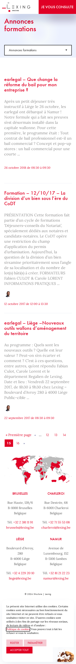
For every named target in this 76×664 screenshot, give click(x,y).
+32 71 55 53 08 (59, 522)
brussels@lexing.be (20, 527)
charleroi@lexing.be (56, 527)
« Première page (18, 435)
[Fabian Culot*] (7, 293)
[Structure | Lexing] (16, 7)
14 (64, 435)
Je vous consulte (57, 6)
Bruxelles (20, 493)
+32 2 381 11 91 (23, 522)
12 (47, 435)
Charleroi (56, 493)
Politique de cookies (18, 629)
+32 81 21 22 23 (59, 573)
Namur (56, 539)
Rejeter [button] (14, 643)
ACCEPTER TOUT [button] (19, 650)
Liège (20, 539)
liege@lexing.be (20, 578)
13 (55, 435)
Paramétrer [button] (35, 643)
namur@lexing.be (56, 578)
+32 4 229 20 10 (23, 573)
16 (17, 443)
